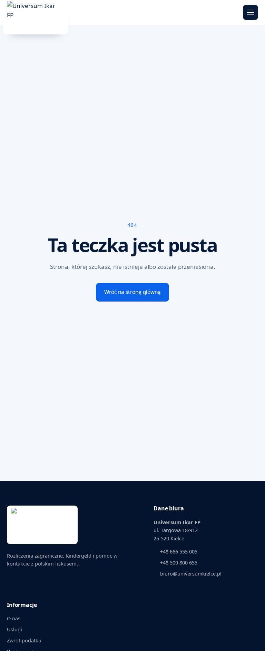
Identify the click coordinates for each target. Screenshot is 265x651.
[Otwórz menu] (250, 12)
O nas (13, 618)
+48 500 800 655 (178, 562)
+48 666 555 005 (178, 551)
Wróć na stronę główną (132, 292)
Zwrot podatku (24, 640)
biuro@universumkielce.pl (191, 573)
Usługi (14, 629)
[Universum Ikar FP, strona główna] (36, 12)
